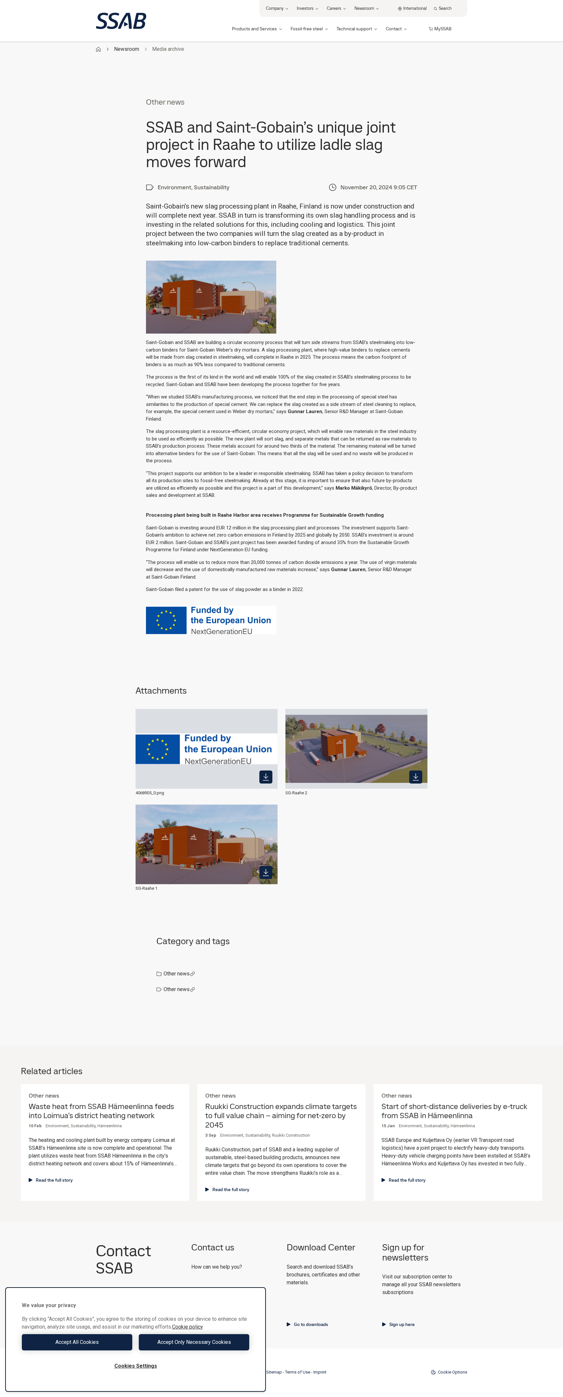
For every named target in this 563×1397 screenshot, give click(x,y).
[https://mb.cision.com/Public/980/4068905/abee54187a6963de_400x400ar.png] (415, 777)
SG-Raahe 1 (146, 888)
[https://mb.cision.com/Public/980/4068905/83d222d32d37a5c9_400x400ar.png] (265, 777)
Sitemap (274, 1372)
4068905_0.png (150, 792)
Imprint (319, 1372)
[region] (135, 1339)
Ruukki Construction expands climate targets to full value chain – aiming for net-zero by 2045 (281, 1116)
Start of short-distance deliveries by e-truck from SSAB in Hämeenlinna (454, 1111)
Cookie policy (187, 1327)
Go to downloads (311, 1324)
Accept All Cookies (77, 1342)
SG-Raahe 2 (296, 792)
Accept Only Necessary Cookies (194, 1342)
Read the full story (54, 1180)
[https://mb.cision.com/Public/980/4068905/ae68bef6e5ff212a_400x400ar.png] (265, 872)
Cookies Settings (135, 1366)
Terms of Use (297, 1372)
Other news (177, 974)
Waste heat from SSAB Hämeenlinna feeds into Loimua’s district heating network (101, 1111)
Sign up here (402, 1324)
